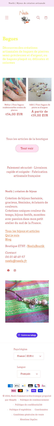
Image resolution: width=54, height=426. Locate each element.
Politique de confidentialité (28, 405)
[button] (6, 17)
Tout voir (27, 148)
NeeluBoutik (35, 246)
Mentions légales (28, 419)
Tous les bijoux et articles (22, 231)
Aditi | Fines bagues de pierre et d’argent (39, 105)
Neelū (14, 396)
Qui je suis (12, 235)
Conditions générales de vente (29, 414)
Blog (8, 239)
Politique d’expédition (20, 410)
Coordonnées (41, 410)
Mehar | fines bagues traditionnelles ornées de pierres (14, 107)
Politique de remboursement (34, 400)
